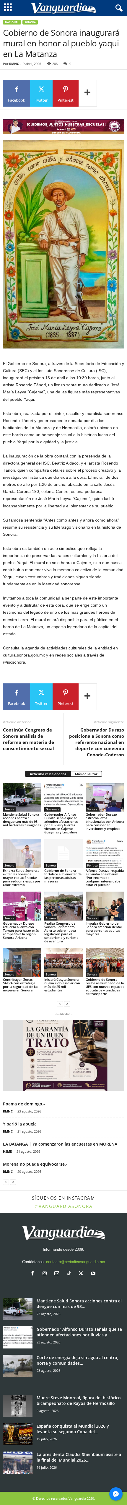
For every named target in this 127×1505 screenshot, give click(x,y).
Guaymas (52, 809)
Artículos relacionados (48, 774)
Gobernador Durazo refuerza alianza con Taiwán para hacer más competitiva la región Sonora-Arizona (21, 930)
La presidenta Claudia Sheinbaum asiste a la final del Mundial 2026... (79, 1457)
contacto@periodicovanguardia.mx (75, 1262)
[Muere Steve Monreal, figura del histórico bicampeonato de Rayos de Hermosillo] (17, 1406)
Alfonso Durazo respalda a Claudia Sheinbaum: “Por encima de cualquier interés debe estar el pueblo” (105, 877)
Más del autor (86, 774)
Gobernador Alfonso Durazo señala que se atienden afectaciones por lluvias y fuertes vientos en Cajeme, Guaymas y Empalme (61, 823)
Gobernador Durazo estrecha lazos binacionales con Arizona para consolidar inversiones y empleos (105, 821)
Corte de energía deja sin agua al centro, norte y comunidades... (77, 1360)
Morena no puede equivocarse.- (35, 1164)
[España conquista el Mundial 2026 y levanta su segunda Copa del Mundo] (17, 1434)
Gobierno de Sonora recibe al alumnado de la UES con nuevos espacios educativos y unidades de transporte (105, 986)
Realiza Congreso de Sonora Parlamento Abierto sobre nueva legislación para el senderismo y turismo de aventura (61, 932)
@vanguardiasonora (64, 1206)
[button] (63, 1055)
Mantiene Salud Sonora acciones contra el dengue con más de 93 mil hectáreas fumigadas (22, 819)
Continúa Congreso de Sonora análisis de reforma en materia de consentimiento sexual (28, 739)
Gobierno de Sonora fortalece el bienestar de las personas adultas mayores (63, 875)
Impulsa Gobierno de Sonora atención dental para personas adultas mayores (104, 928)
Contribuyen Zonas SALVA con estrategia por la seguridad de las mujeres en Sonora (20, 984)
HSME (7, 1151)
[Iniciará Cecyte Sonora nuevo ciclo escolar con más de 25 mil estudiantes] (63, 962)
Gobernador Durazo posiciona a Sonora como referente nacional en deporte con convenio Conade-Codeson (96, 742)
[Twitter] (82, 1274)
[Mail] (58, 1274)
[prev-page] (60, 1004)
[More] (88, 93)
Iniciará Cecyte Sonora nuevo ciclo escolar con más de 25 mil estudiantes (62, 984)
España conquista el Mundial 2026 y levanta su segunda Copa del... (73, 1428)
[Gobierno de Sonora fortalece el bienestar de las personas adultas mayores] (63, 853)
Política (92, 865)
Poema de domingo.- (24, 1104)
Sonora (30, 22)
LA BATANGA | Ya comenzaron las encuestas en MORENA (60, 1144)
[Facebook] (34, 1274)
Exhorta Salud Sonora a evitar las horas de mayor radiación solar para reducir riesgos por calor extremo (21, 877)
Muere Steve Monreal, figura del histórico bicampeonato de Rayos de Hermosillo (79, 1400)
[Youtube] (93, 1274)
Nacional (12, 22)
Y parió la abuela (20, 1124)
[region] (63, 126)
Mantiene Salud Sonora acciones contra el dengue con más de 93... (79, 1303)
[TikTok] (70, 1274)
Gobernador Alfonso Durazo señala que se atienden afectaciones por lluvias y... (79, 1332)
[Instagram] (46, 1274)
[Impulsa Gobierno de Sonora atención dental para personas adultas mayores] (105, 906)
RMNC (14, 63)
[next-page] (67, 1004)
